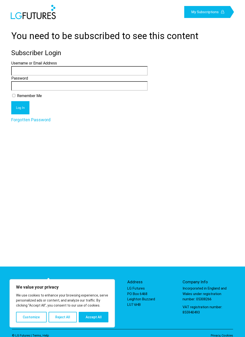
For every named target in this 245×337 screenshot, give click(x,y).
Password (19, 78)
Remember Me (29, 95)
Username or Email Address (34, 63)
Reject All (62, 317)
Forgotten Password (30, 119)
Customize (31, 317)
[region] (62, 303)
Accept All (94, 317)
